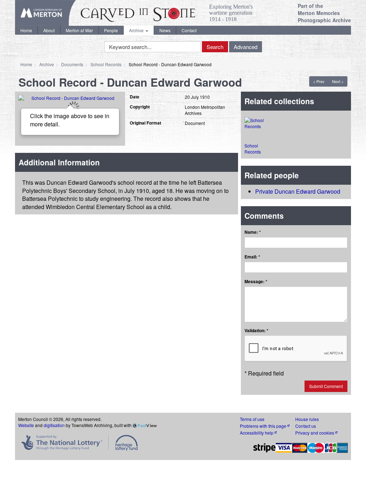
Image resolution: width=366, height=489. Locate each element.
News (164, 30)
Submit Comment (326, 386)
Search (215, 46)
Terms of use (252, 419)
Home (26, 30)
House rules (307, 419)
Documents (72, 64)
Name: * (252, 232)
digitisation (54, 425)
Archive (137, 30)
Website (26, 425)
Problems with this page (263, 426)
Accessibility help (257, 433)
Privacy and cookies (315, 433)
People (111, 30)
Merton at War (79, 30)
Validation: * (256, 331)
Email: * (252, 257)
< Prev (319, 81)
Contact (189, 30)
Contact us (305, 426)
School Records (106, 64)
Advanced (245, 46)
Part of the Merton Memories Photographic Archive (324, 13)
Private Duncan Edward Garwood (297, 191)
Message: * (255, 282)
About (49, 30)
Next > (337, 81)
